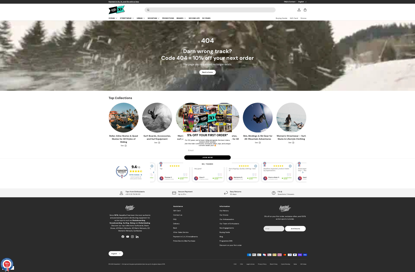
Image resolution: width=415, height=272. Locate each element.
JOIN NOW (207, 157)
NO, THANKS (207, 164)
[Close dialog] (229, 107)
